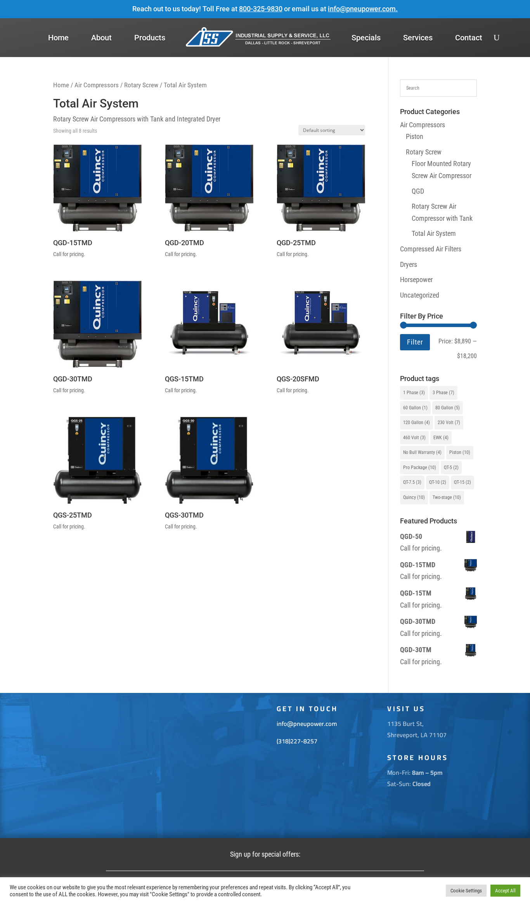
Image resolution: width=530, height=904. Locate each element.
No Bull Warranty (422, 452)
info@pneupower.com (362, 9)
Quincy (414, 497)
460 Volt (414, 437)
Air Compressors (96, 85)
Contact (468, 37)
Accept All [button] (505, 891)
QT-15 (462, 482)
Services (418, 37)
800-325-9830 (260, 9)
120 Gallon (416, 422)
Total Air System (434, 233)
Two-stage (447, 497)
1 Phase (414, 392)
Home (58, 37)
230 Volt (449, 422)
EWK (441, 437)
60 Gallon (415, 407)
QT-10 (437, 482)
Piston (414, 136)
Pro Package (419, 467)
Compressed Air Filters (430, 249)
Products (149, 37)
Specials (366, 37)
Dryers (408, 264)
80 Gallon (447, 407)
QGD (418, 191)
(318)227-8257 (297, 741)
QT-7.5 (412, 482)
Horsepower (416, 279)
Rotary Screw (141, 85)
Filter (415, 342)
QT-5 (451, 467)
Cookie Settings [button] (466, 891)
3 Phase (443, 392)
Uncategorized (419, 295)
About (101, 37)
